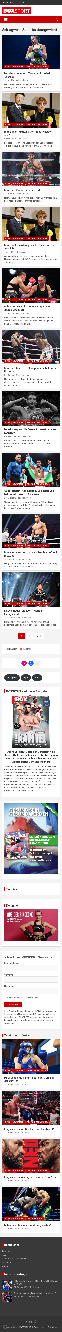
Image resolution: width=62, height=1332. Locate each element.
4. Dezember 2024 (12, 436)
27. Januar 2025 (11, 313)
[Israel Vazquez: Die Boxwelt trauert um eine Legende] (31, 408)
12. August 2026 (11, 1229)
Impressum (7, 1251)
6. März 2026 (10, 139)
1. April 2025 (10, 252)
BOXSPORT (25, 1327)
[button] (5, 1327)
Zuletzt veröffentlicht (18, 1035)
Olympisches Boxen (36, 1071)
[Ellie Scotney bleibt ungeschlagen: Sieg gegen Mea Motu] (31, 285)
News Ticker (19, 66)
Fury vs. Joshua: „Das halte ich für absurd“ (29, 1129)
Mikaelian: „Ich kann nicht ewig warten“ (27, 1225)
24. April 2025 (10, 194)
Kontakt (6, 1266)
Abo (37, 677)
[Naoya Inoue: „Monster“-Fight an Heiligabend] (31, 589)
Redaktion (23, 80)
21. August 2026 (11, 1084)
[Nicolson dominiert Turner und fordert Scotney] (31, 52)
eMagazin (12, 677)
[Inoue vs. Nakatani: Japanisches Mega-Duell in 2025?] (31, 531)
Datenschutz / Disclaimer (14, 1258)
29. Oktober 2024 (12, 498)
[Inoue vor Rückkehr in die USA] (31, 169)
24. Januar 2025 (11, 375)
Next (39, 636)
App (26, 677)
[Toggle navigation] (6, 19)
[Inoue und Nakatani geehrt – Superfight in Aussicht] (31, 224)
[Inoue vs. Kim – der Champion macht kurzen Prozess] (31, 347)
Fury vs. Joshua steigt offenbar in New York (30, 1177)
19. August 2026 (11, 1181)
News (7, 66)
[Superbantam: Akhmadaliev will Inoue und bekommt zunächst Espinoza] (31, 470)
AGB (23, 997)
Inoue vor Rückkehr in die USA (22, 190)
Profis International (37, 66)
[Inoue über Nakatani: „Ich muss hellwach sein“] (31, 110)
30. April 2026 (10, 80)
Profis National (35, 1218)
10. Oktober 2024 (12, 618)
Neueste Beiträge (15, 1274)
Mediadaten (7, 1262)
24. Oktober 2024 (12, 559)
